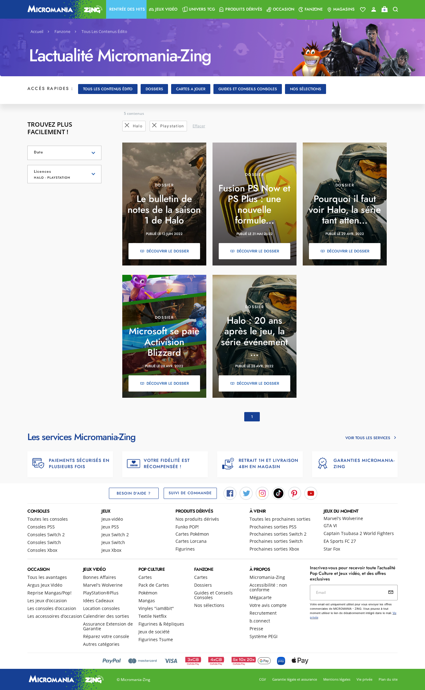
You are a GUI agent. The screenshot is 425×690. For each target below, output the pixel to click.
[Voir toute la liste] (362, 9)
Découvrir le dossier (168, 251)
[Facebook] (229, 493)
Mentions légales (336, 679)
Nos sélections (305, 89)
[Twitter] (246, 493)
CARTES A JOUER (190, 89)
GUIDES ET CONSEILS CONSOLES (247, 89)
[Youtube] (310, 493)
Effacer (199, 126)
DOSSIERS (154, 89)
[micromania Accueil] (63, 9)
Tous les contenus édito (108, 89)
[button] (126, 9)
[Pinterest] (294, 493)
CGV (262, 679)
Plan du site (388, 679)
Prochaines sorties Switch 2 (278, 534)
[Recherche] (395, 9)
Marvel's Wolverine (343, 518)
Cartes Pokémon (192, 534)
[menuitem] (126, 9)
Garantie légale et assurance (294, 679)
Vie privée (364, 679)
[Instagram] (262, 493)
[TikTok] (278, 493)
